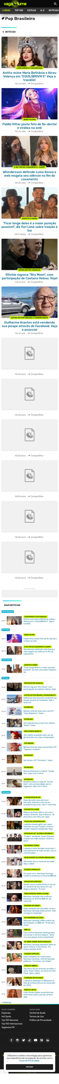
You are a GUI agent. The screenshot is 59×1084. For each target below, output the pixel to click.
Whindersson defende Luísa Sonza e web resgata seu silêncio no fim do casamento (39, 651)
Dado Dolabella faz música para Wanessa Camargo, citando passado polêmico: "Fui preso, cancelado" (39, 958)
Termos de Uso (36, 1016)
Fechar (29, 1067)
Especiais (6, 1013)
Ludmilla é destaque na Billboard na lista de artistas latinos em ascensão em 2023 (39, 983)
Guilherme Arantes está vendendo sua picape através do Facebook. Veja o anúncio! (40, 700)
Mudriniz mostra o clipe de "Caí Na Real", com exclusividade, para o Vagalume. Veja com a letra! (38, 784)
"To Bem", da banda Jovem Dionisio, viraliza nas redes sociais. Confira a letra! (38, 838)
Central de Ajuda (37, 1013)
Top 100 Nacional (10, 1020)
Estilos (31, 10)
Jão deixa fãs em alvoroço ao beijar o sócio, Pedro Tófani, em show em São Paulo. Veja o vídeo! (39, 970)
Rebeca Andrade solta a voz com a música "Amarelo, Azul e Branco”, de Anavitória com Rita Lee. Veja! (38, 814)
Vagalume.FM (8, 1027)
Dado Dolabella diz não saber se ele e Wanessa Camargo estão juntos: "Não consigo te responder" (39, 910)
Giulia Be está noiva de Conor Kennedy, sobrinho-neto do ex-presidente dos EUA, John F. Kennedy (39, 802)
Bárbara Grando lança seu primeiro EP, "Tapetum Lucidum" (40, 748)
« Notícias (6, 1002)
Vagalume (15, 4)
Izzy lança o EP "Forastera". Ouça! (37, 760)
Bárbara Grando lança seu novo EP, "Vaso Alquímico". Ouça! (38, 712)
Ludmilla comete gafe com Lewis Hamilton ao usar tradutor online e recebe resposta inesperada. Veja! (38, 826)
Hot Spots (6, 1016)
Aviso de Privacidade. (29, 1060)
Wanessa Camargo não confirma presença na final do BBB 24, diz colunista (37, 898)
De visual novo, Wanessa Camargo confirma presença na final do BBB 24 (39, 874)
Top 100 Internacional (12, 1024)
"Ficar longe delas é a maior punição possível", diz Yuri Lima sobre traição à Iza (39, 669)
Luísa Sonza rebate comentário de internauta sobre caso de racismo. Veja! (38, 994)
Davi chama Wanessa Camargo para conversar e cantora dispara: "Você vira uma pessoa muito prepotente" (39, 934)
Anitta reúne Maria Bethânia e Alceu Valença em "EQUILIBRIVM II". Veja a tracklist (39, 621)
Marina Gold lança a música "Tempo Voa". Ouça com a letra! (38, 772)
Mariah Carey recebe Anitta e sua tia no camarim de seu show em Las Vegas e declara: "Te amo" (39, 886)
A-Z (42, 10)
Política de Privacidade (40, 1020)
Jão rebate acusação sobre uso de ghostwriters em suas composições (38, 736)
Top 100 (19, 10)
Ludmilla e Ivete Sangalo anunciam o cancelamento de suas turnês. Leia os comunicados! (39, 850)
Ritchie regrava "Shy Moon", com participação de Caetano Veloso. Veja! (39, 688)
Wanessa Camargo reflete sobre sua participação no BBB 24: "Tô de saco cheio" (39, 922)
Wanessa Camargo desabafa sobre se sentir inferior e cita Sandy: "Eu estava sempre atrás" (39, 946)
